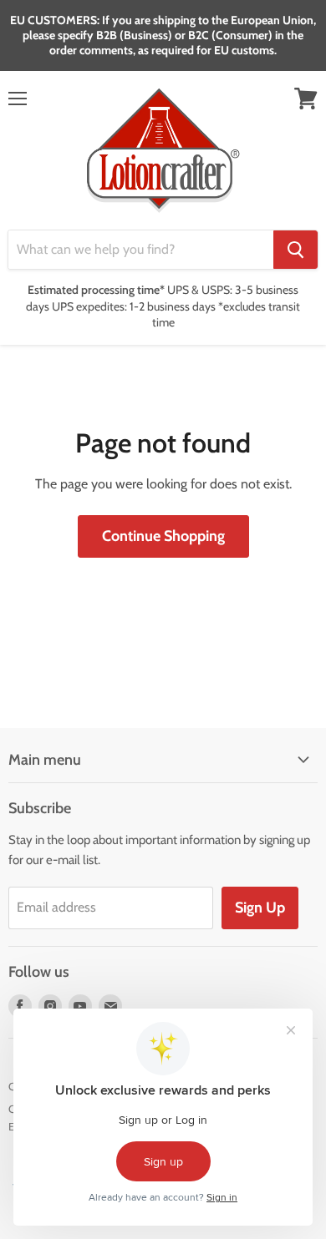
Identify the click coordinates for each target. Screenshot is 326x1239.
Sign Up (260, 907)
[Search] (295, 249)
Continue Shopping (163, 536)
